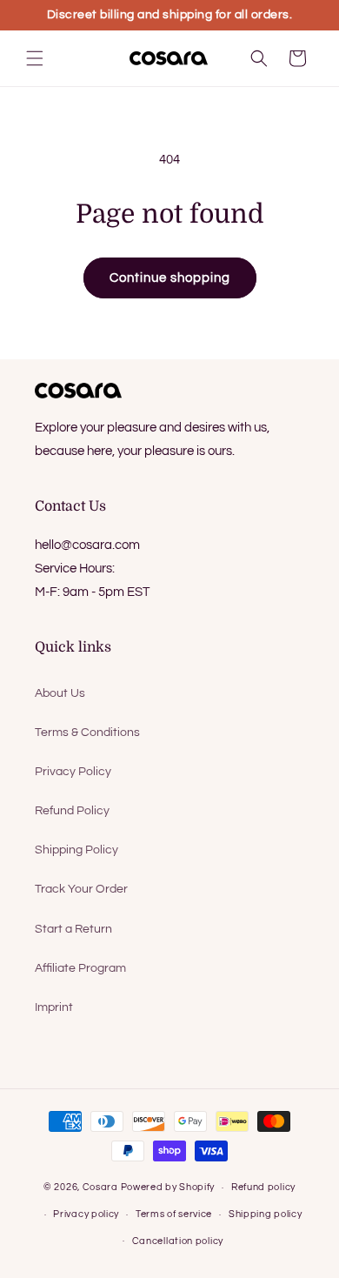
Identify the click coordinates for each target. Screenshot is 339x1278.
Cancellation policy (177, 1241)
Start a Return (73, 929)
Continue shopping (170, 277)
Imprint (54, 1007)
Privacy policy (86, 1214)
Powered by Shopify (168, 1187)
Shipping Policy (76, 850)
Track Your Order (81, 889)
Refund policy (263, 1187)
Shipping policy (265, 1214)
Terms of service (174, 1214)
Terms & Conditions (87, 732)
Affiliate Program (80, 968)
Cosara (100, 1187)
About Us (60, 693)
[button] (35, 58)
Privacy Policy (73, 772)
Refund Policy (72, 811)
